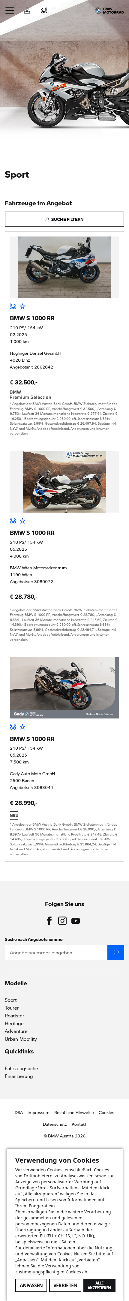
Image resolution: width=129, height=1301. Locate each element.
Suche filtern (67, 219)
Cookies (106, 1112)
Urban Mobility (21, 1038)
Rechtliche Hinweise (74, 1112)
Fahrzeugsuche (21, 1068)
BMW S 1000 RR (32, 317)
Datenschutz (55, 1124)
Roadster (14, 1015)
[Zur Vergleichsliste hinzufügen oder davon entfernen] (13, 306)
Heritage (14, 1023)
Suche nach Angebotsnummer (34, 939)
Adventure (16, 1031)
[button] (10, 10)
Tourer (12, 1007)
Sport (10, 999)
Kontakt (79, 1124)
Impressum (39, 1112)
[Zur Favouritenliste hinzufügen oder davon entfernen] (23, 306)
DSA (19, 1112)
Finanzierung (19, 1076)
